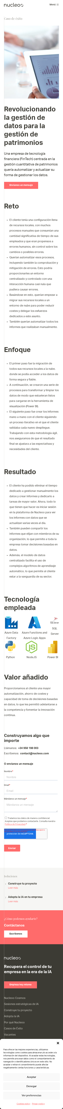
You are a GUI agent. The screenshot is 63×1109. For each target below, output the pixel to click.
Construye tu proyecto (22, 885)
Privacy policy (38, 1104)
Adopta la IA (11, 1016)
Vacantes (10, 1034)
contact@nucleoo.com (34, 753)
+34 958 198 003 (28, 748)
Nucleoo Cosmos (14, 998)
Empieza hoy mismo (20, 985)
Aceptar (31, 1077)
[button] (58, 1043)
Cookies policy (23, 1104)
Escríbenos (15, 934)
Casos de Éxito (13, 1028)
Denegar (31, 1086)
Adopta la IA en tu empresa (25, 899)
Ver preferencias (31, 1095)
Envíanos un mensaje (21, 185)
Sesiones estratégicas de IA (21, 1004)
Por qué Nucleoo (14, 1022)
